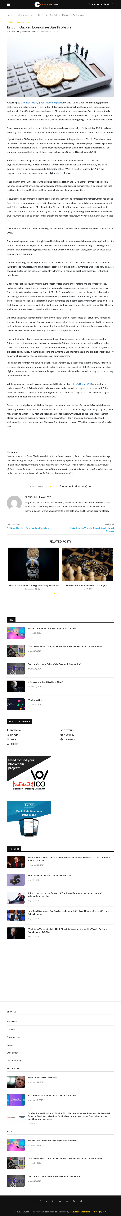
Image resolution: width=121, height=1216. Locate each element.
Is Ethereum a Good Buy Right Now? (45, 682)
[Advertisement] (60, 973)
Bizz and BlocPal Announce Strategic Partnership (52, 1095)
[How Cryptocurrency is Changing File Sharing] (16, 880)
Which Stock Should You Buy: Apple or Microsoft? (52, 628)
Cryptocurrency (25, 15)
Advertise (12, 1021)
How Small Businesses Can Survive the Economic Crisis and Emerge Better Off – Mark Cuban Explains (69, 912)
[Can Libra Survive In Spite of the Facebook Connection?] (16, 668)
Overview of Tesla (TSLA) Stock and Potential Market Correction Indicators (65, 646)
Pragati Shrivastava (26, 31)
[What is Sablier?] (16, 704)
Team (10, 1044)
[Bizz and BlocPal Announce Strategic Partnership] (16, 1100)
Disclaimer (12, 1052)
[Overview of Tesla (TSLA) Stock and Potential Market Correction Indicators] (16, 651)
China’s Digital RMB (82, 383)
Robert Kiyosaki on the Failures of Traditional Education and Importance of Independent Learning (65, 894)
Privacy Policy (14, 1060)
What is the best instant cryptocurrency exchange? (34, 585)
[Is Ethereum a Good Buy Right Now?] (16, 686)
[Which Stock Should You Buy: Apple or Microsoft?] (16, 633)
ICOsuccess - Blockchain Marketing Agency (88, 1212)
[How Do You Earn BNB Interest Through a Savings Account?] (87, 564)
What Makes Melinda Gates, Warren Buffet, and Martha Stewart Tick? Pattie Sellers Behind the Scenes (69, 859)
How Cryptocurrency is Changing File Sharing (49, 875)
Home (9, 15)
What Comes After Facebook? (42, 1077)
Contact (11, 1029)
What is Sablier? (35, 700)
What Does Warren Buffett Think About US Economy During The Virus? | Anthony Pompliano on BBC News (67, 930)
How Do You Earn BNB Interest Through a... (87, 585)
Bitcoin (41, 15)
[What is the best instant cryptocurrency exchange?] (33, 564)
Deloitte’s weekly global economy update (41, 102)
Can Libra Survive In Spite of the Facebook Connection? (54, 664)
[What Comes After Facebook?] (16, 1082)
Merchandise (13, 1037)
